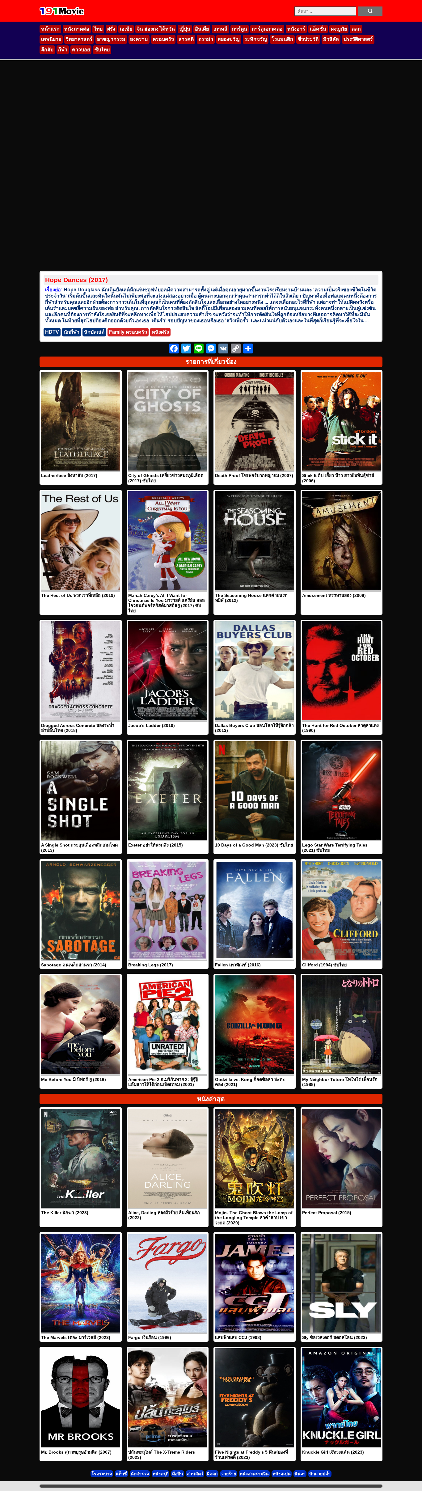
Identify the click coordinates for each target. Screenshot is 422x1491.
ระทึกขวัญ (255, 39)
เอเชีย (126, 29)
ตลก (356, 29)
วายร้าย (228, 1473)
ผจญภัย (339, 29)
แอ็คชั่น (318, 29)
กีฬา (62, 49)
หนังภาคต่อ (76, 29)
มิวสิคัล (331, 39)
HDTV (52, 332)
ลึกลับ (47, 49)
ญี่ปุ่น (184, 29)
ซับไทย (102, 49)
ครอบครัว (163, 39)
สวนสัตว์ (195, 1473)
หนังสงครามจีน (254, 1473)
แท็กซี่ (121, 1473)
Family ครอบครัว (128, 332)
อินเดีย (202, 29)
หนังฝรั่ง (160, 332)
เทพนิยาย (51, 39)
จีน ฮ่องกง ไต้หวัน (156, 29)
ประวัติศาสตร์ (358, 39)
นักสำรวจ (140, 1473)
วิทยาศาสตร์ (79, 39)
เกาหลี (220, 29)
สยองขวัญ (229, 39)
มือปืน (177, 1473)
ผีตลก (212, 1473)
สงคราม (139, 39)
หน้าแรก (50, 29)
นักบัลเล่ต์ (94, 332)
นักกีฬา (71, 332)
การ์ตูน (239, 29)
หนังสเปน (281, 1473)
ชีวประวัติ (308, 39)
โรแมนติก (282, 39)
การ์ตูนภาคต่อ (267, 29)
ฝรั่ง (111, 29)
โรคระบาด (101, 1473)
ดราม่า (205, 39)
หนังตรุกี (160, 1473)
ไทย (98, 29)
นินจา (300, 1473)
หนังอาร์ (296, 29)
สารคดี (186, 39)
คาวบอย (81, 49)
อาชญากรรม (111, 39)
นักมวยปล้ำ (320, 1473)
